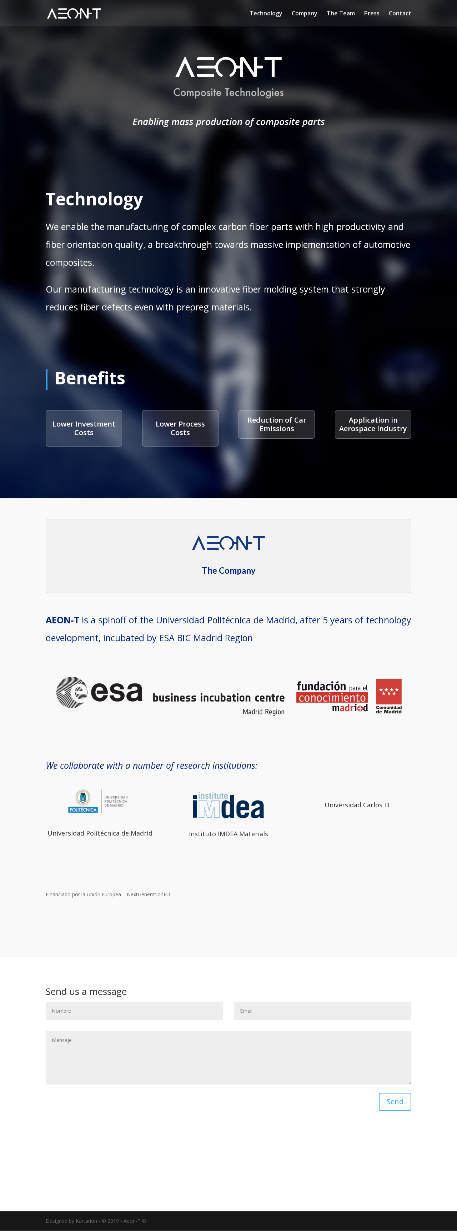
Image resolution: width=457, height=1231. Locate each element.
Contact (400, 14)
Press (372, 14)
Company (304, 14)
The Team (341, 14)
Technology (266, 14)
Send (395, 1101)
